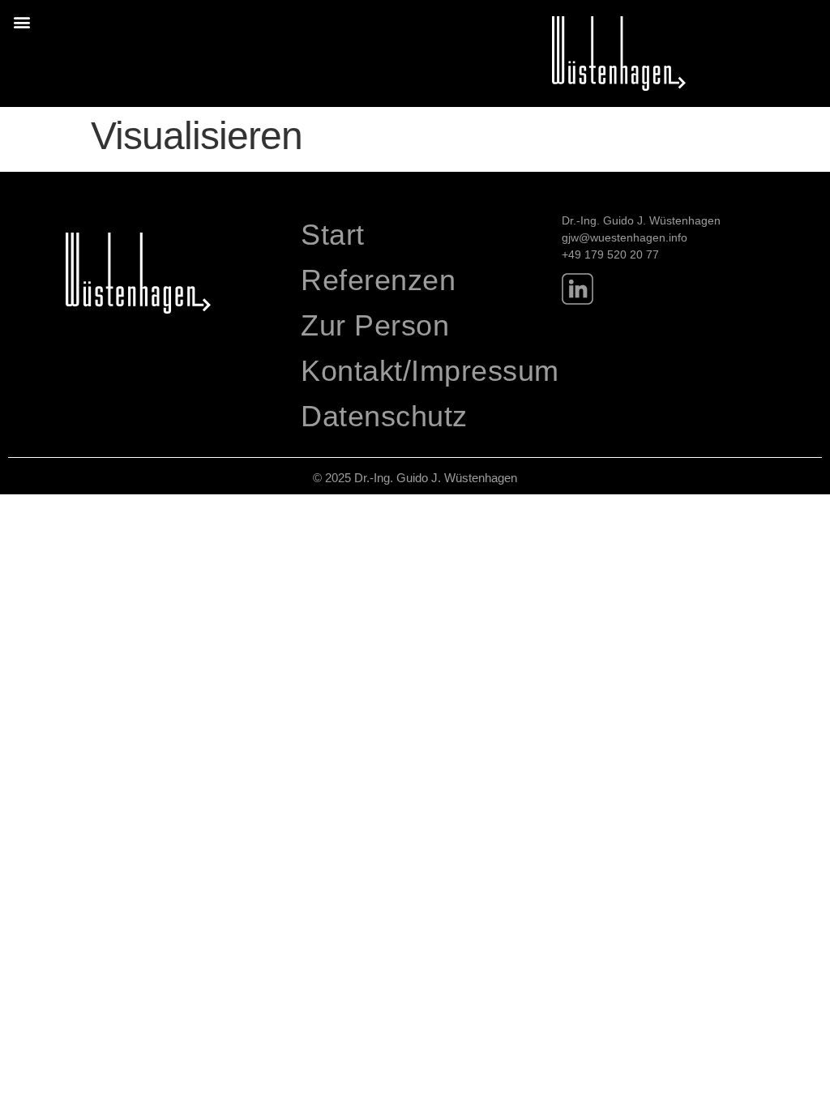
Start (333, 234)
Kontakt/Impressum (423, 370)
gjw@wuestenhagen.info (624, 237)
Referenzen (378, 280)
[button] (21, 21)
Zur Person (375, 325)
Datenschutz (384, 416)
